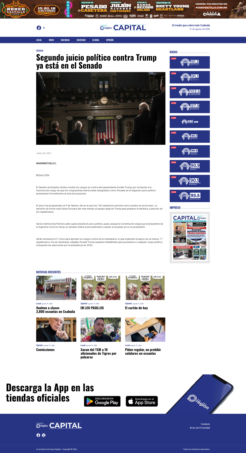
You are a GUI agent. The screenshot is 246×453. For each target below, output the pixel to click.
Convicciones (45, 349)
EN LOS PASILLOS (92, 308)
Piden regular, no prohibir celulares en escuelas (143, 351)
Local (39, 40)
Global (95, 40)
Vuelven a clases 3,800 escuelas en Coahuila (55, 309)
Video (51, 40)
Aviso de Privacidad (200, 427)
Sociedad (81, 40)
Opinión (110, 40)
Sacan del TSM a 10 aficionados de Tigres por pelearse (98, 353)
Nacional (65, 40)
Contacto (205, 424)
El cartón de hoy (136, 308)
